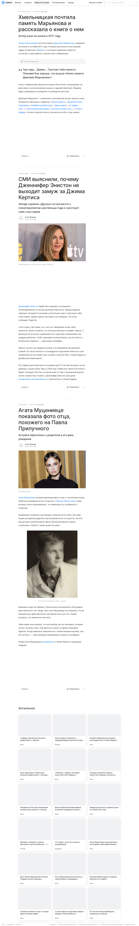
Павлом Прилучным (65, 501)
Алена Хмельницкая (28, 43)
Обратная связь (130, 924)
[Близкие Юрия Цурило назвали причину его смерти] (104, 869)
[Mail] (3, 2)
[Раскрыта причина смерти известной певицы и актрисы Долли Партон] (104, 765)
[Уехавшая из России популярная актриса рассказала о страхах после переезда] (34, 800)
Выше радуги (58, 102)
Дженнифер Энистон (28, 306)
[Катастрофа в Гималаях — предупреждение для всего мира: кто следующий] (69, 730)
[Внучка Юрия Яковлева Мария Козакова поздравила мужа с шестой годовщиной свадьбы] (69, 800)
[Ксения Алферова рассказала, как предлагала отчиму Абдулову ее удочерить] (104, 730)
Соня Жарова (30, 217)
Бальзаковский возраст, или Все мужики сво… (50, 109)
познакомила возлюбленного (32, 379)
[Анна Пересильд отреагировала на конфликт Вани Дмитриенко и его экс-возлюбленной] (104, 834)
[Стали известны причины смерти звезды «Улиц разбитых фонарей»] (69, 904)
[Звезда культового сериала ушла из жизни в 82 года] (104, 800)
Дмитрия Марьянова (64, 43)
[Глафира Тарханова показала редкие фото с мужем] (34, 730)
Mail (3, 924)
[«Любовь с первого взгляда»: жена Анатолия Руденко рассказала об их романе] (69, 765)
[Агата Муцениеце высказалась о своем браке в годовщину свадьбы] (69, 869)
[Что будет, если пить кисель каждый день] (69, 834)
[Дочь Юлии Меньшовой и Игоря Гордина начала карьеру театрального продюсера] (34, 869)
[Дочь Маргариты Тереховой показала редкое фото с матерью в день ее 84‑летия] (34, 765)
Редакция (53, 924)
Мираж (40, 50)
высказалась (48, 642)
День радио (60, 105)
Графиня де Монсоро (42, 105)
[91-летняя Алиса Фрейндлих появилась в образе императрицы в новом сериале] (104, 904)
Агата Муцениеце (26, 497)
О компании (10, 924)
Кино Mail (44, 11)
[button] (52, 242)
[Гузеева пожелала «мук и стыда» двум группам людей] (34, 904)
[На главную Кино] (8, 2)
